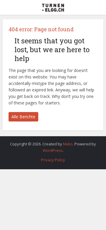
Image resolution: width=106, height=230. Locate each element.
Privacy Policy (53, 159)
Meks (68, 144)
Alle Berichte (23, 116)
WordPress (53, 150)
